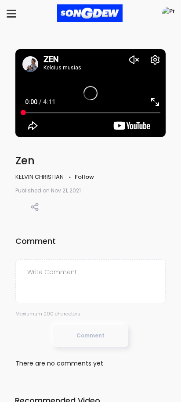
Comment (90, 335)
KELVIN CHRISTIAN (40, 177)
